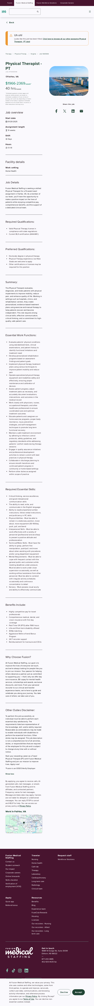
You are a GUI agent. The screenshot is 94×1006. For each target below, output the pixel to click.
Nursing (35, 859)
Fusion (9, 3)
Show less (10, 774)
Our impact (10, 869)
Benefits (35, 901)
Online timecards (13, 876)
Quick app (10, 901)
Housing (35, 916)
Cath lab (35, 867)
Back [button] (11, 22)
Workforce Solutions (66, 859)
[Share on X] (64, 111)
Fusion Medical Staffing (24, 3)
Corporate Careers (67, 3)
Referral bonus (12, 905)
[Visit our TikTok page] (13, 970)
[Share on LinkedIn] (73, 111)
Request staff (64, 855)
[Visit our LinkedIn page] (26, 970)
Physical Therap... (21, 54)
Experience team (39, 909)
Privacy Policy (25, 806)
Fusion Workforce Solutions (47, 3)
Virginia (33, 54)
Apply (8, 897)
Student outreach (13, 865)
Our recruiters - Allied (40, 927)
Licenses (35, 920)
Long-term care (38, 881)
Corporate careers (13, 873)
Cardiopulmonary (39, 878)
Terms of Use (28, 999)
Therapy (8, 54)
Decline (64, 992)
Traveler (36, 855)
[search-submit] (38, 11)
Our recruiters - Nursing (41, 923)
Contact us (10, 862)
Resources (37, 897)
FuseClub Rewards (39, 912)
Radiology (36, 885)
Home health (37, 863)
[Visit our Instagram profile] (20, 970)
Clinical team (37, 889)
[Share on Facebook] (56, 111)
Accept (78, 992)
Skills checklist (12, 880)
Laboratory (36, 874)
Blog (33, 905)
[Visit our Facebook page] (7, 970)
